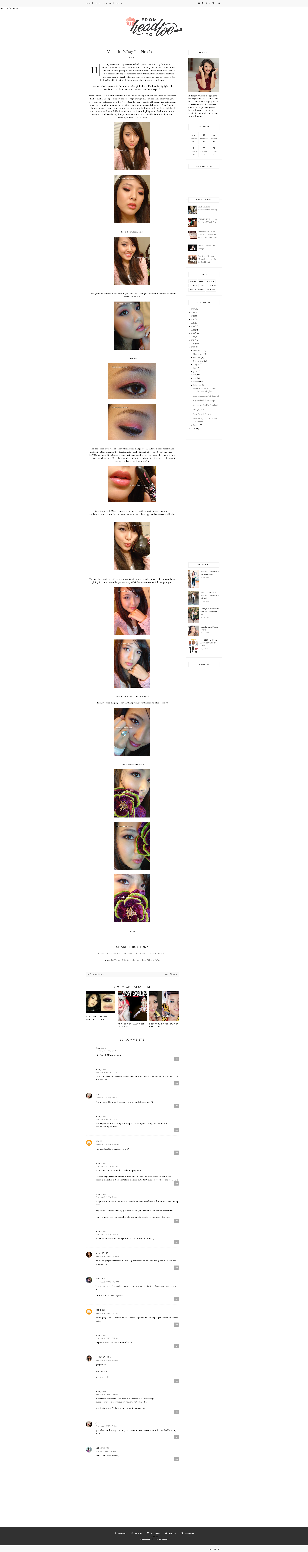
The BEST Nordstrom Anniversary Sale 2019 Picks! (209, 643)
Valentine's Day (153, 960)
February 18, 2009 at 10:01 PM (107, 1257)
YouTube (194, 139)
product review (197, 290)
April (195, 378)
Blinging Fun (198, 410)
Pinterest (214, 151)
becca (99, 1141)
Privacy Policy (161, 1539)
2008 (193, 429)
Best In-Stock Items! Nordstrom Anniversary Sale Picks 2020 (209, 595)
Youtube (108, 3)
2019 (193, 313)
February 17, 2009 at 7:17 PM (106, 1072)
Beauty (193, 281)
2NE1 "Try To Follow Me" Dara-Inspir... (163, 1025)
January (196, 425)
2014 (193, 330)
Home (88, 3)
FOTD (113, 960)
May (195, 375)
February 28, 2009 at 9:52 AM (107, 1426)
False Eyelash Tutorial (202, 414)
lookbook (211, 285)
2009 (193, 347)
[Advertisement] (206, 484)
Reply (176, 1058)
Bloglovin (203, 151)
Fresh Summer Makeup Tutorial (209, 628)
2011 (193, 340)
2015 (193, 326)
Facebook (193, 151)
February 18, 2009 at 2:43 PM (107, 1234)
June (195, 371)
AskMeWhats (103, 1448)
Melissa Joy (102, 1253)
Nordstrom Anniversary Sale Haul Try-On (209, 572)
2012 (193, 337)
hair (202, 285)
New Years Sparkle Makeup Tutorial (97, 1018)
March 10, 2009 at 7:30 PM (106, 1451)
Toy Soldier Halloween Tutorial (131, 1025)
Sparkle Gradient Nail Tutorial (206, 396)
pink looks (130, 960)
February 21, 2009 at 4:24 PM (107, 1360)
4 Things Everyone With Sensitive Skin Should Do (209, 612)
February (197, 385)
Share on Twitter (136, 954)
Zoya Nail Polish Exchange (204, 400)
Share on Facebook (110, 954)
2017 (193, 319)
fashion (193, 285)
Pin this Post (159, 954)
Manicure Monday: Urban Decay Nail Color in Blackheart (208, 259)
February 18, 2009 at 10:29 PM (107, 1282)
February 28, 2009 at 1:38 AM (107, 1394)
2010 (193, 344)
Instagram (204, 139)
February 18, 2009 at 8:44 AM (107, 1197)
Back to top (214, 1549)
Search (119, 3)
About (97, 3)
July (195, 368)
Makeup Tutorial (206, 281)
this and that (141, 960)
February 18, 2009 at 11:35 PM (107, 1314)
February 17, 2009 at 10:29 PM (107, 1145)
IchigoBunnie (103, 1357)
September (198, 361)
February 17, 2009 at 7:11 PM (106, 1051)
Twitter (214, 139)
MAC (123, 960)
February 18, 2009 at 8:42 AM (107, 1166)
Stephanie (101, 1278)
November (198, 354)
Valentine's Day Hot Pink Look (205, 405)
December (197, 351)
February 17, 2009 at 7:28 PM (106, 1119)
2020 (193, 309)
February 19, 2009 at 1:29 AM (107, 1338)
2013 (193, 333)
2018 (193, 316)
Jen (97, 1094)
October (197, 357)
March (196, 382)
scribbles (101, 1310)
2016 (193, 323)
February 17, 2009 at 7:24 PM (106, 1098)
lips (118, 960)
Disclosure (145, 1539)
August (196, 364)
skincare (211, 290)
